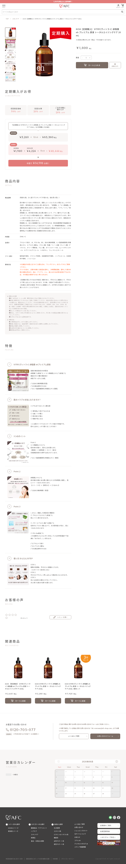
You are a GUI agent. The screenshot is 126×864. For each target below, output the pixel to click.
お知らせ (77, 837)
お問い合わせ (78, 827)
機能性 (56, 838)
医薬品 (33, 838)
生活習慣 (57, 828)
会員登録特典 (105, 831)
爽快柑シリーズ (13, 831)
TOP (7, 19)
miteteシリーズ (13, 828)
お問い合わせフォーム (105, 736)
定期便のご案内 (105, 825)
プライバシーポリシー (67, 859)
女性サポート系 (59, 841)
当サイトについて (80, 834)
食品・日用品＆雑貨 (37, 841)
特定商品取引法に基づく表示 (14, 859)
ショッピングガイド (80, 831)
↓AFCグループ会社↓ (108, 837)
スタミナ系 (57, 831)
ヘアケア (34, 831)
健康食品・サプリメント (39, 828)
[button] (117, 761)
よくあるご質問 (73, 736)
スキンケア (15, 19)
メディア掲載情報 (80, 847)
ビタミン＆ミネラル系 (61, 834)
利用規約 (55, 859)
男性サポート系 (59, 844)
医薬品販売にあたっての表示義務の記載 (37, 859)
